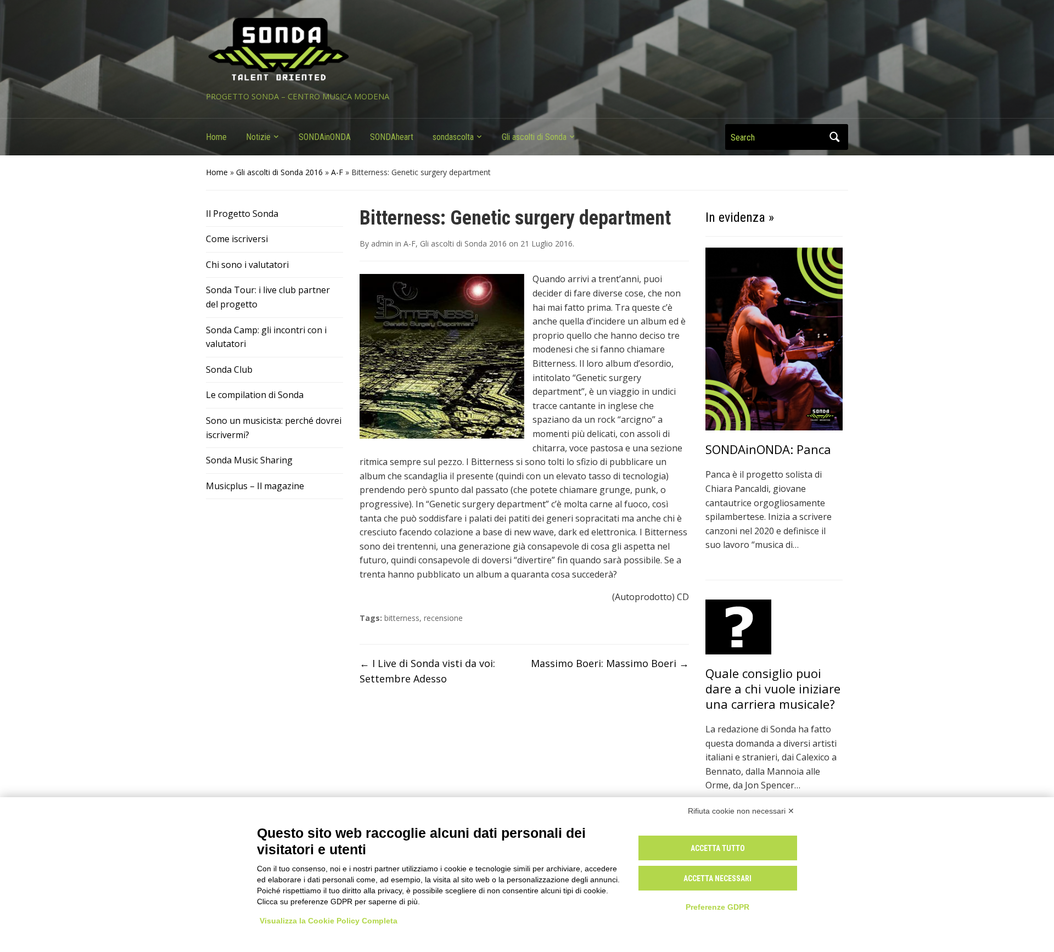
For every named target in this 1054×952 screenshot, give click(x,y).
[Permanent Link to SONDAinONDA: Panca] (774, 338)
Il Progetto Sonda (242, 214)
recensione (443, 618)
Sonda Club (229, 369)
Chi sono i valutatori (247, 265)
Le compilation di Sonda (255, 395)
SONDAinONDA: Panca (768, 449)
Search (834, 137)
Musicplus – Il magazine (255, 486)
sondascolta (453, 137)
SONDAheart (391, 137)
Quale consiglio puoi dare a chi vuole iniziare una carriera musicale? (772, 688)
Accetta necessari (717, 878)
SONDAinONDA (325, 137)
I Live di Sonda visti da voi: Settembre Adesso (427, 671)
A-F (337, 172)
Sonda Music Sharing (249, 460)
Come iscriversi (237, 239)
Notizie (258, 137)
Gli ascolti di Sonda (534, 137)
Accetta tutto (718, 848)
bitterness (401, 618)
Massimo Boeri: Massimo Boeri (610, 663)
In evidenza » (739, 217)
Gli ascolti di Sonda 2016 (279, 172)
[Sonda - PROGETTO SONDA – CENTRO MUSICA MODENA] (278, 50)
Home (216, 137)
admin (382, 243)
